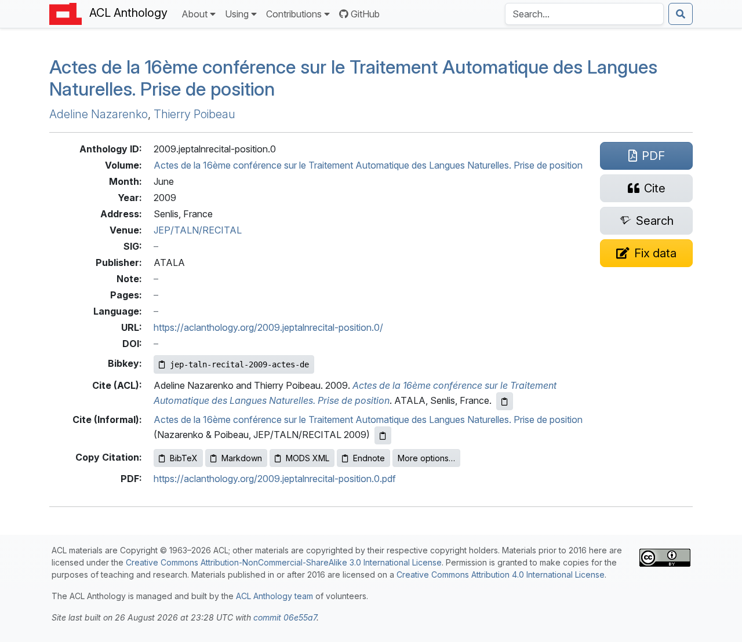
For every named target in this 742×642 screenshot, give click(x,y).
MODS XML (307, 458)
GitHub (365, 14)
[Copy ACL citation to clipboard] (504, 401)
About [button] (194, 14)
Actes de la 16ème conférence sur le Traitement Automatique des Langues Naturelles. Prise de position (353, 78)
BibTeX (184, 458)
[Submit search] (680, 14)
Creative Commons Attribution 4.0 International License (501, 574)
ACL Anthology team (274, 596)
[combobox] (584, 14)
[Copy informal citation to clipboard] (382, 435)
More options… (426, 458)
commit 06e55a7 (285, 617)
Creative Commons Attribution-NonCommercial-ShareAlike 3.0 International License (284, 562)
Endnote (369, 458)
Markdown (241, 458)
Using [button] (237, 14)
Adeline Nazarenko (98, 114)
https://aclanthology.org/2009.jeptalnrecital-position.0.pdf (275, 478)
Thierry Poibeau (194, 114)
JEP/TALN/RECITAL (198, 230)
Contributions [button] (294, 14)
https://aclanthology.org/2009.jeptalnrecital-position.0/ (268, 327)
